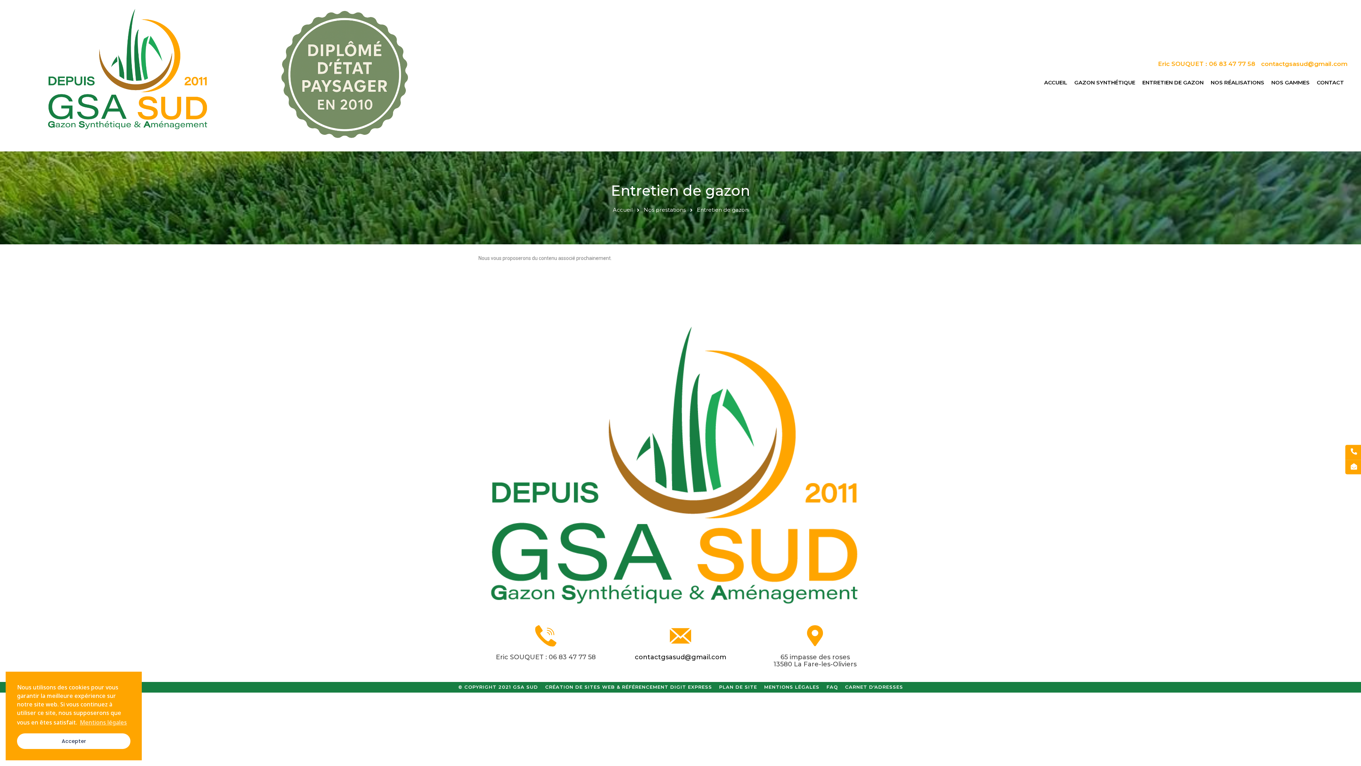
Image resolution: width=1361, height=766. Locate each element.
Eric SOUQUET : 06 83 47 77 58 (546, 657)
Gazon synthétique (1104, 82)
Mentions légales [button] (103, 722)
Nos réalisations (1237, 82)
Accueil (1055, 82)
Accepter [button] (74, 741)
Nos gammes (1290, 82)
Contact (1330, 82)
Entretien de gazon (1173, 82)
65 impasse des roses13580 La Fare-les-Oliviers (815, 660)
